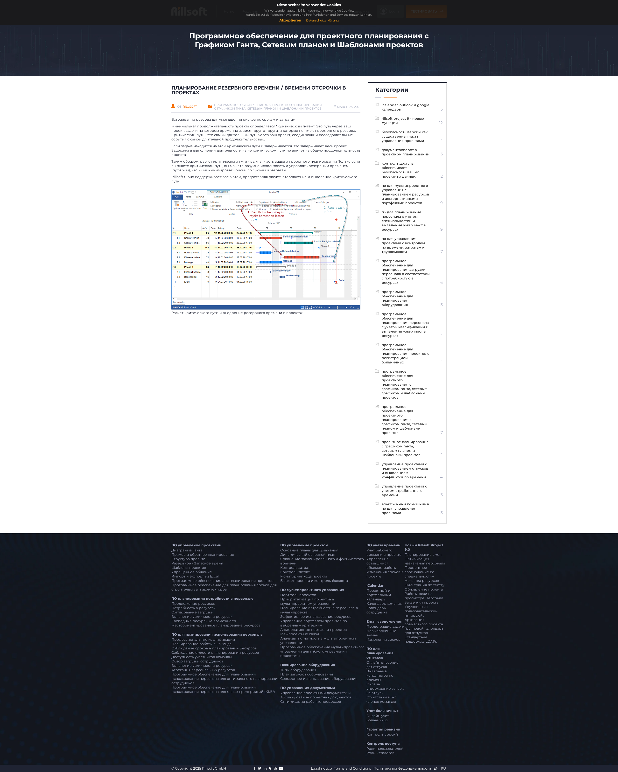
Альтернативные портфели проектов (313, 629)
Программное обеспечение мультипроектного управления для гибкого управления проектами (322, 651)
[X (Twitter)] (259, 768)
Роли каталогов (380, 753)
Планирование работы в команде (201, 644)
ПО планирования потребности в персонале (212, 598)
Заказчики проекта (421, 602)
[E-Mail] (281, 768)
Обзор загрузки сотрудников (197, 661)
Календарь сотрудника (376, 610)
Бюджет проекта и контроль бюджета (314, 580)
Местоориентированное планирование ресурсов (216, 625)
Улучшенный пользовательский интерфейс (421, 611)
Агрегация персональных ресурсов (203, 670)
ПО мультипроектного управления (312, 590)
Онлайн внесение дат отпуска (382, 664)
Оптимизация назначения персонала (425, 561)
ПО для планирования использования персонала (216, 634)
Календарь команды (384, 603)
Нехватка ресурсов (422, 580)
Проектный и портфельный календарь (378, 594)
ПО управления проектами (196, 545)
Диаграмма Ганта (186, 550)
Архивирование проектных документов (315, 697)
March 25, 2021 (348, 107)
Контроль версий (382, 734)
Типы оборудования (298, 670)
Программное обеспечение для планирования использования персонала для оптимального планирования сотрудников (225, 678)
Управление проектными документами (315, 693)
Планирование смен (423, 554)
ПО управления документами (307, 688)
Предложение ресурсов (193, 603)
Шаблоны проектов (188, 567)
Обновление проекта (424, 589)
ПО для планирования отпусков (379, 653)
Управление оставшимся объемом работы (381, 563)
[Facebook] (254, 768)
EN (436, 768)
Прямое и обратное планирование (202, 554)
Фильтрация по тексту (424, 585)
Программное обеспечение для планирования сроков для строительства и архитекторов (224, 587)
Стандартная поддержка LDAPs (421, 639)
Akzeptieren (290, 20)
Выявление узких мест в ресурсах (201, 616)
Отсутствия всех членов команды (381, 699)
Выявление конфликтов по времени (379, 675)
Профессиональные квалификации (203, 639)
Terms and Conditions (353, 768)
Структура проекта (188, 559)
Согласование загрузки (192, 612)
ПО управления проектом (304, 545)
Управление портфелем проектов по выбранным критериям (313, 623)
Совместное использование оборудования (318, 678)
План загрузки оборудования (306, 674)
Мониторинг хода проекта (303, 576)
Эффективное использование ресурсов (315, 616)
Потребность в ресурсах (193, 608)
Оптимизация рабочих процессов (310, 701)
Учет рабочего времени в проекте (383, 552)
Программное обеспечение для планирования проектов (222, 580)
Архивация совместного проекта (424, 622)
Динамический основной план (307, 554)
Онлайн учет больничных (377, 718)
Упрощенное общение (191, 572)
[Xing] (270, 768)
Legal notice (322, 768)
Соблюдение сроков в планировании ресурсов (214, 648)
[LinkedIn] (265, 768)
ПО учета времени (383, 545)
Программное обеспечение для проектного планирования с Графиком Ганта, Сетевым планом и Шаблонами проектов (268, 106)
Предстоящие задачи (385, 626)
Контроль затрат (295, 567)
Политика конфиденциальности (402, 768)
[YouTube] (275, 768)
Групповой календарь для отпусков (424, 630)
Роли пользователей (385, 748)
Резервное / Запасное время (197, 563)
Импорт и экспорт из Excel (195, 576)
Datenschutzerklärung (322, 20)
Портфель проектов (298, 595)
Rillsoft (190, 106)
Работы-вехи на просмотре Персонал (424, 595)
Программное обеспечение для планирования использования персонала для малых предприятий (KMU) (223, 689)
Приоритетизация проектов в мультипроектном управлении (307, 601)
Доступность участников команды (201, 657)
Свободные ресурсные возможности (204, 621)
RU (443, 768)
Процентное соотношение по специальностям (419, 571)
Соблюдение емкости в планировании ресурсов (215, 652)
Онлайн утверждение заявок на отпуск (385, 688)
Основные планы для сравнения (309, 550)
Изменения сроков (383, 639)
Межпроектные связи (299, 634)
